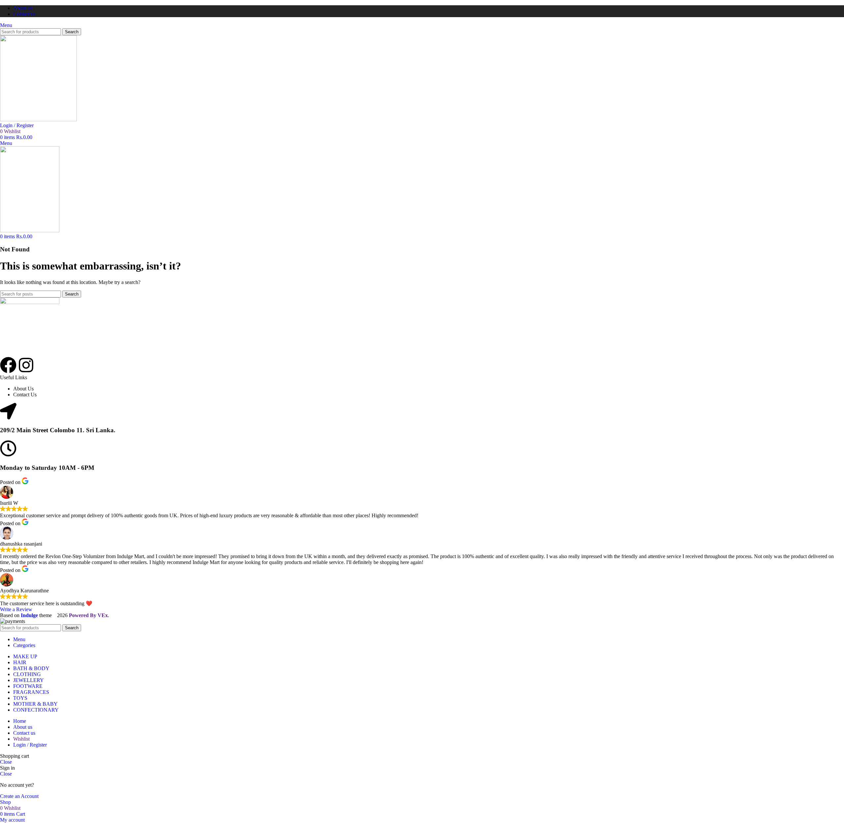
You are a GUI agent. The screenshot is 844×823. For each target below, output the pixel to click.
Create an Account (19, 796)
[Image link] (29, 302)
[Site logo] (38, 119)
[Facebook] (8, 365)
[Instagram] (26, 365)
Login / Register (30, 745)
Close (6, 762)
